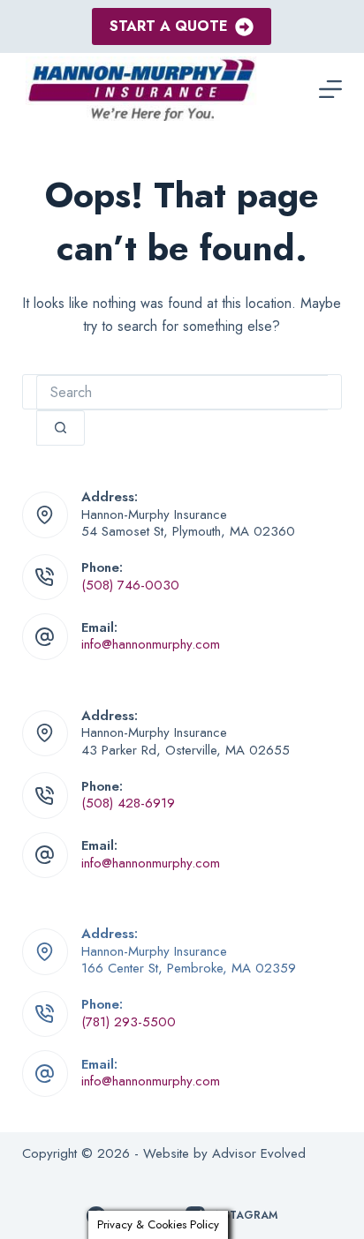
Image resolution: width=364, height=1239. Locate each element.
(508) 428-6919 (128, 803)
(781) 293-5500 (128, 1022)
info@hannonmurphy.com (150, 644)
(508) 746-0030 (130, 585)
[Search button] (60, 428)
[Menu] (330, 89)
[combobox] (182, 392)
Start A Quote (169, 26)
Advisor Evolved (259, 1153)
